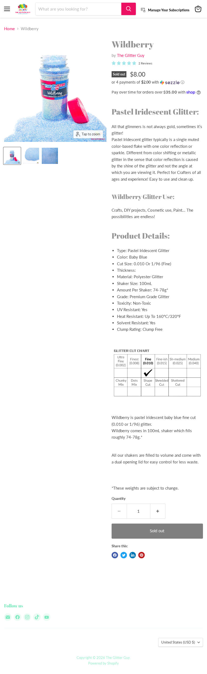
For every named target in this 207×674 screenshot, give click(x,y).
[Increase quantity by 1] (157, 511)
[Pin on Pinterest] (141, 555)
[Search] (128, 9)
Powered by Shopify (103, 663)
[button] (157, 82)
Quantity (119, 499)
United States (178, 642)
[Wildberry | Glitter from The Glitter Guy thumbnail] (12, 155)
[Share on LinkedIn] (132, 555)
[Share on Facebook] (115, 555)
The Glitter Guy (130, 55)
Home (9, 28)
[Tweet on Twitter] (123, 555)
